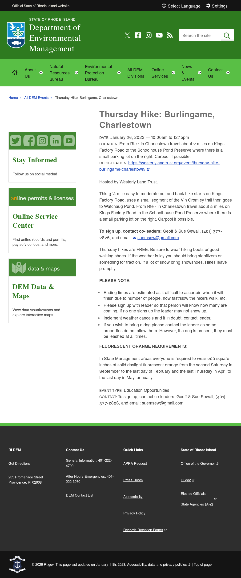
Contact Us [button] (220, 72)
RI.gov (186, 479)
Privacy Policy (134, 512)
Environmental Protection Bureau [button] (104, 72)
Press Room (133, 479)
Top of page (203, 564)
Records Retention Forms (143, 529)
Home (13, 97)
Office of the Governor (198, 463)
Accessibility (133, 496)
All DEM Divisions (135, 72)
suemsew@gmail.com (158, 237)
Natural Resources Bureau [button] (65, 72)
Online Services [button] (165, 72)
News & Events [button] (192, 72)
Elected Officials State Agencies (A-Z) (197, 498)
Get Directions (19, 463)
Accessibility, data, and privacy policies (157, 564)
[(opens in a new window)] (127, 35)
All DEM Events (36, 97)
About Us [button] (35, 72)
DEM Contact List (79, 495)
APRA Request (135, 463)
